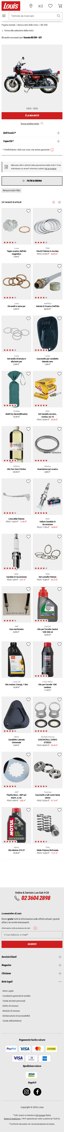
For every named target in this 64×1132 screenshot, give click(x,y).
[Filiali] (31, 6)
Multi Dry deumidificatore (16, 414)
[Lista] (59, 202)
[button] (59, 16)
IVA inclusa (40, 1115)
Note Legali (7, 991)
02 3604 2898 (35, 898)
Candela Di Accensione (16, 577)
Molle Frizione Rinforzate (47, 850)
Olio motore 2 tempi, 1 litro (16, 684)
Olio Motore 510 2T (16, 850)
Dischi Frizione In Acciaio (48, 251)
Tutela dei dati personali (13, 1001)
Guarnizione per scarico (47, 469)
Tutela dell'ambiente (11, 1021)
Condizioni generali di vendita (16, 996)
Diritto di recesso (10, 1006)
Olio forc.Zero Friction (16, 469)
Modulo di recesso (11, 1011)
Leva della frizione (16, 519)
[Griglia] (53, 201)
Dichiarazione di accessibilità (16, 1016)
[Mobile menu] (4, 15)
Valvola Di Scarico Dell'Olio (47, 306)
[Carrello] (60, 6)
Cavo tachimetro (16, 629)
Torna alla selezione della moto (19, 30)
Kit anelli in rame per (16, 306)
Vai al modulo (50, 169)
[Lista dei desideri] (50, 6)
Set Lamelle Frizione (47, 577)
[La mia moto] (40, 6)
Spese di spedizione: (12, 1119)
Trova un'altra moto (30, 123)
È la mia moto (32, 115)
